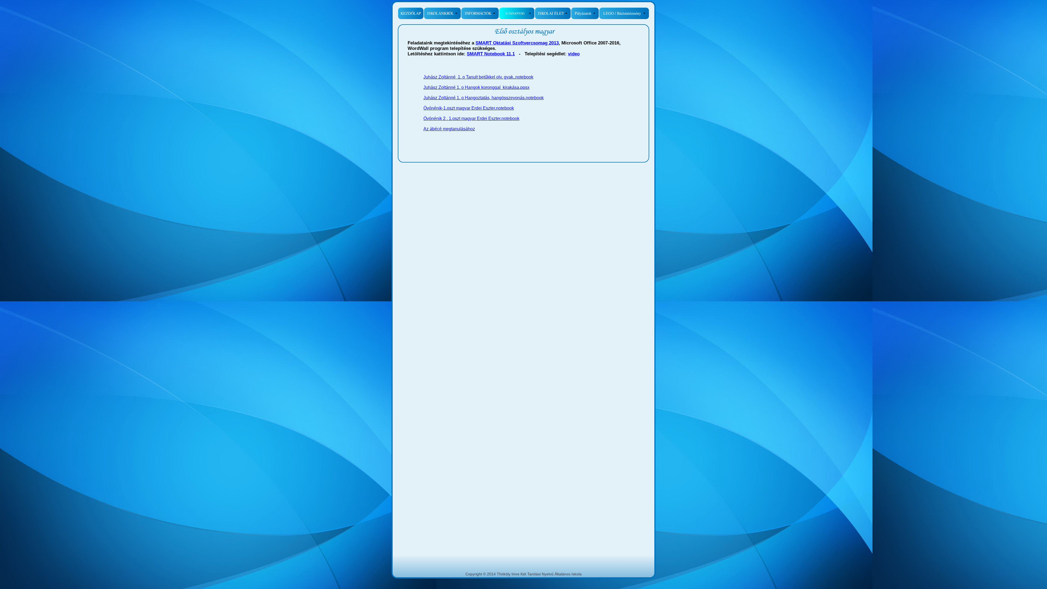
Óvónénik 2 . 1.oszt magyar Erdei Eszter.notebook (471, 118)
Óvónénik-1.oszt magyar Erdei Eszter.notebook (468, 108)
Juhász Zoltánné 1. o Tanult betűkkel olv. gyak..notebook (478, 77)
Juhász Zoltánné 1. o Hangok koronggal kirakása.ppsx (476, 87)
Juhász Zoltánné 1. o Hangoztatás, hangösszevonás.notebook (483, 97)
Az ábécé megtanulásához (449, 129)
